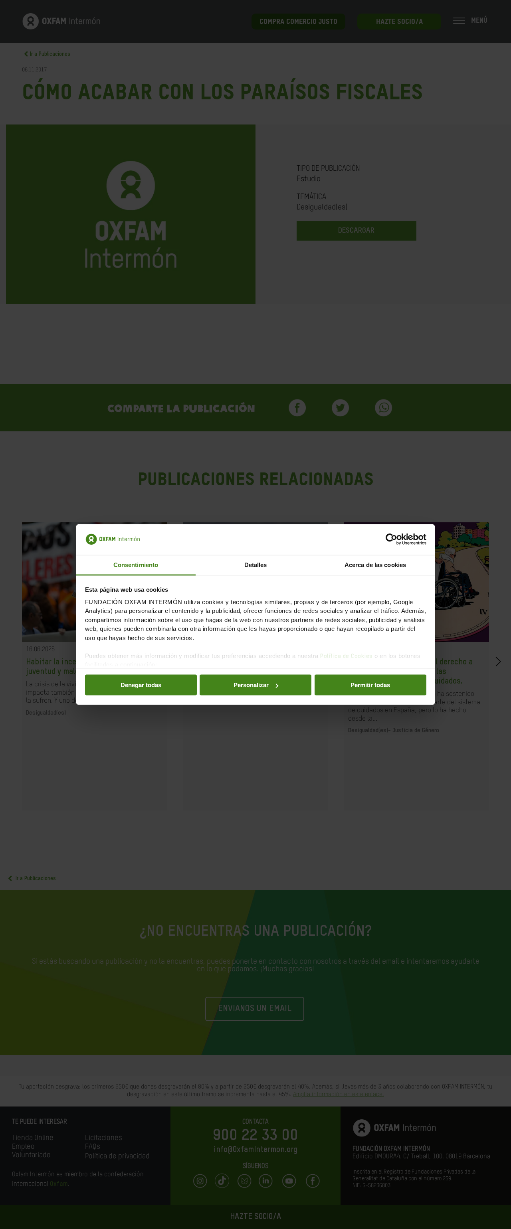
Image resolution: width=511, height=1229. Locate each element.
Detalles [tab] (255, 564)
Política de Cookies (346, 656)
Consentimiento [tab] (135, 564)
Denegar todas (141, 685)
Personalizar (251, 685)
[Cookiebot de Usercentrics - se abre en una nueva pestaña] (391, 539)
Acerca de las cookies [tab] (375, 564)
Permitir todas (370, 685)
